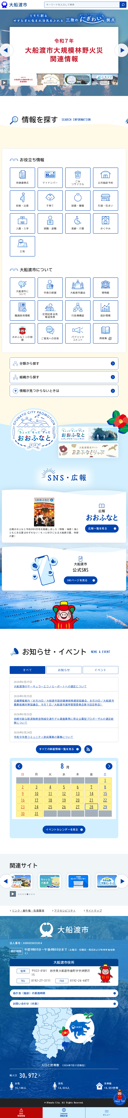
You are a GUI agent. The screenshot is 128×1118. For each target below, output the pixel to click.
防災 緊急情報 (21, 1115)
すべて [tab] (27, 670)
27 (78, 807)
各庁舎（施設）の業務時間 (29, 993)
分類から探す (29, 363)
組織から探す (29, 377)
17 (36, 800)
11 (50, 793)
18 (50, 800)
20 (78, 800)
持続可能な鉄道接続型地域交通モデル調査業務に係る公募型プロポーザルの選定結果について (64, 721)
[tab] (19, 894)
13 (78, 793)
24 (36, 807)
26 (64, 807)
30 (23, 813)
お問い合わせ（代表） (26, 1003)
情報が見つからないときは (39, 390)
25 (50, 807)
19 (64, 800)
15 (105, 793)
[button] (23, 80)
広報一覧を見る (97, 528)
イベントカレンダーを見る (62, 829)
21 (91, 800)
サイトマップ (94, 910)
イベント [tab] (100, 670)
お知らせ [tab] (64, 670)
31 (36, 813)
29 (105, 807)
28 (91, 807)
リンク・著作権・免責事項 (28, 910)
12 (64, 793)
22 (105, 800)
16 (23, 800)
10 (36, 793)
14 (91, 793)
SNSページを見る (77, 580)
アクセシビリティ (65, 910)
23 (23, 807)
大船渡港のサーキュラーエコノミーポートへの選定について (50, 686)
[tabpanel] (64, 207)
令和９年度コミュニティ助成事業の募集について (43, 737)
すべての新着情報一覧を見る (56, 749)
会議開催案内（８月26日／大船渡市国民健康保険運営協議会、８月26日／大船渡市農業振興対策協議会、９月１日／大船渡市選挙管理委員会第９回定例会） (64, 702)
